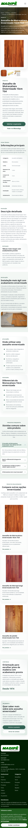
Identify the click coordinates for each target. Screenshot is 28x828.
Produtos (7, 12)
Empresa (3, 779)
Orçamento (4, 796)
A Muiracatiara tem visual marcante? (12, 472)
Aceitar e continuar (14, 825)
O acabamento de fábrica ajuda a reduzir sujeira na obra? (11, 466)
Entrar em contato (14, 731)
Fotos (2, 788)
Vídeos (3, 790)
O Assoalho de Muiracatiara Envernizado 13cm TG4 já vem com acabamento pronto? (11, 445)
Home (2, 12)
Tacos (16, 779)
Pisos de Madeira (5, 782)
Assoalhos (13, 12)
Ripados (17, 788)
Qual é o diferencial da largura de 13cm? (11, 460)
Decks (16, 790)
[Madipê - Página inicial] (9, 3)
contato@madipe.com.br (7, 764)
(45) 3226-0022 (5, 755)
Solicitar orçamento (14, 124)
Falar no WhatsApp (14, 128)
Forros (16, 785)
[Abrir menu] (25, 3)
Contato (3, 793)
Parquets (17, 782)
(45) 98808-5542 (5, 760)
